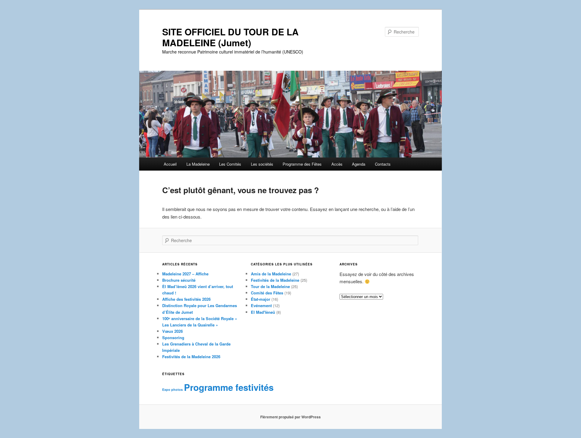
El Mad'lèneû (263, 312)
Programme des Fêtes (302, 164)
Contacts (383, 164)
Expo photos (172, 389)
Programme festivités (229, 387)
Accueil (170, 164)
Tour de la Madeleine (270, 286)
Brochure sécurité (178, 280)
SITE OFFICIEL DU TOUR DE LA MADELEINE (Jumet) (230, 37)
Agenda (358, 164)
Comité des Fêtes (267, 293)
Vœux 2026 (172, 331)
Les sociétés (262, 164)
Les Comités (230, 164)
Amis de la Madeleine (271, 274)
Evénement (261, 305)
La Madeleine (198, 164)
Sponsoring (173, 337)
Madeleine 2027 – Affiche (185, 274)
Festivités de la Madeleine (275, 280)
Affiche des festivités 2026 (186, 299)
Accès (337, 164)
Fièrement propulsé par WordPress (290, 417)
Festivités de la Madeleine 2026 (191, 356)
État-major (260, 299)
